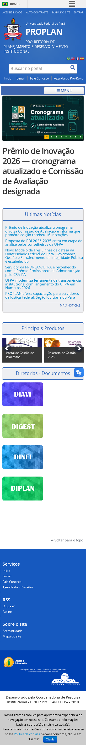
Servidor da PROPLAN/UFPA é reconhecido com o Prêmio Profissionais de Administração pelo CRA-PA (42, 271)
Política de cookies (27, 734)
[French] (77, 58)
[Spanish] (82, 58)
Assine (7, 612)
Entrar (79, 12)
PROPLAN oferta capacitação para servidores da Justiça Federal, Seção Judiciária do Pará (42, 295)
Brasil (15, 4)
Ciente (50, 739)
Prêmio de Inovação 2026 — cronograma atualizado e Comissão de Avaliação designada (42, 171)
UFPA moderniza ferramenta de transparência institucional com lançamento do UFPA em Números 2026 (43, 284)
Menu (66, 90)
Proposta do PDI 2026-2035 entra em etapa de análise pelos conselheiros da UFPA (43, 242)
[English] (73, 58)
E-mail (20, 78)
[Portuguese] (68, 58)
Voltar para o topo (68, 540)
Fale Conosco (39, 78)
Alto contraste (37, 12)
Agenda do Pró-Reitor (69, 78)
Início (7, 78)
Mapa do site (61, 12)
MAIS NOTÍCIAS (70, 305)
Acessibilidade (12, 12)
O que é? (9, 606)
